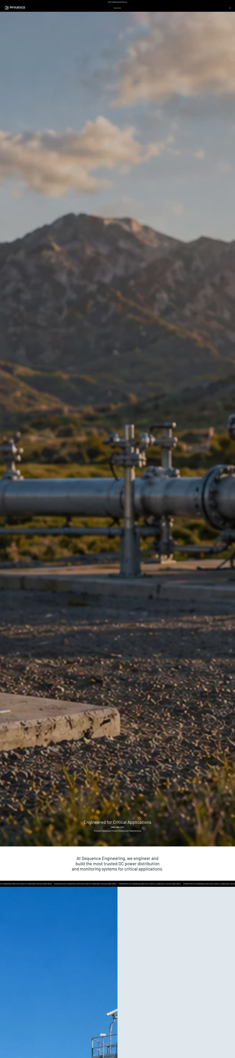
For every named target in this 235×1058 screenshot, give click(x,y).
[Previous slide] (8, 2)
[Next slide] (226, 2)
